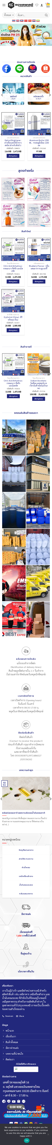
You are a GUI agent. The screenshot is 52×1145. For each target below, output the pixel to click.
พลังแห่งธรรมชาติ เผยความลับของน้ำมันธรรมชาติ (23, 813)
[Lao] (22, 20)
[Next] (49, 95)
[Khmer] (34, 20)
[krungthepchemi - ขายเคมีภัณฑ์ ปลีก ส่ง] (20, 5)
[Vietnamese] (30, 20)
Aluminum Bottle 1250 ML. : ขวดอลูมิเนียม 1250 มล (39, 143)
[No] (48, 1135)
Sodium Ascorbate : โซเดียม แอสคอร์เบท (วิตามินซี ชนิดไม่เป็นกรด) (39, 384)
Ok (26, 1140)
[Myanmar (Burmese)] (38, 20)
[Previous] (2, 95)
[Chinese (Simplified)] (26, 20)
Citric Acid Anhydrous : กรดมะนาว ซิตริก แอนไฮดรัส (13, 268)
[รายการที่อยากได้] (36, 5)
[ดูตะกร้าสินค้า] (47, 5)
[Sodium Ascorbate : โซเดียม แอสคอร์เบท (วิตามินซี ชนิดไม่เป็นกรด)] (38, 364)
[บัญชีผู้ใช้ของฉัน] (41, 5)
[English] (18, 20)
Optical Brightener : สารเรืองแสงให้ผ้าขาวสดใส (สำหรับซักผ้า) (13, 143)
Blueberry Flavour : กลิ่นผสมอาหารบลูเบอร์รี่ (39, 267)
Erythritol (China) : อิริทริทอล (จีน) (13, 318)
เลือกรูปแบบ (13, 156)
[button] (4, 4)
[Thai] (14, 20)
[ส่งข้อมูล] (46, 15)
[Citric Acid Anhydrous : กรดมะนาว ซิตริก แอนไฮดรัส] (13, 364)
